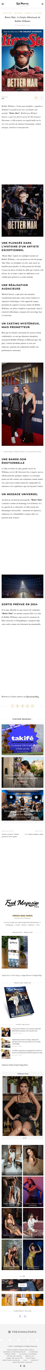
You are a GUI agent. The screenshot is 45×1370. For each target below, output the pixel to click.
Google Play (37, 975)
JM (3, 98)
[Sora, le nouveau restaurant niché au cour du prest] (37, 1340)
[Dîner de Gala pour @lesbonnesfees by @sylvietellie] (1, 1340)
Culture (38, 13)
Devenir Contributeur (14, 1352)
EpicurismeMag (32, 696)
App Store (26, 975)
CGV (25, 1360)
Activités (7, 13)
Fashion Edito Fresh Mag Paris (15, 1065)
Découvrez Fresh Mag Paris (20, 1350)
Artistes (18, 13)
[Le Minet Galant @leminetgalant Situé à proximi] (28, 1340)
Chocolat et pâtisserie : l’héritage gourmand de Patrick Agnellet (10, 835)
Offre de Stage (14, 1356)
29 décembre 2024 (22, 25)
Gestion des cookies (22, 1362)
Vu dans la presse (28, 1354)
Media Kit (29, 1356)
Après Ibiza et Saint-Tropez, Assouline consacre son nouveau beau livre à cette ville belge (26, 1042)
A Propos (33, 1352)
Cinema (28, 13)
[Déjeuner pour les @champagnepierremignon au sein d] (19, 1340)
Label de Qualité (14, 1358)
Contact (35, 1360)
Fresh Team (10, 1354)
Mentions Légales (11, 1360)
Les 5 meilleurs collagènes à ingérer (34, 834)
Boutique (30, 1358)
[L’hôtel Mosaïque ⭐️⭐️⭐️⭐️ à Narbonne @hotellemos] (10, 1340)
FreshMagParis (24, 1331)
